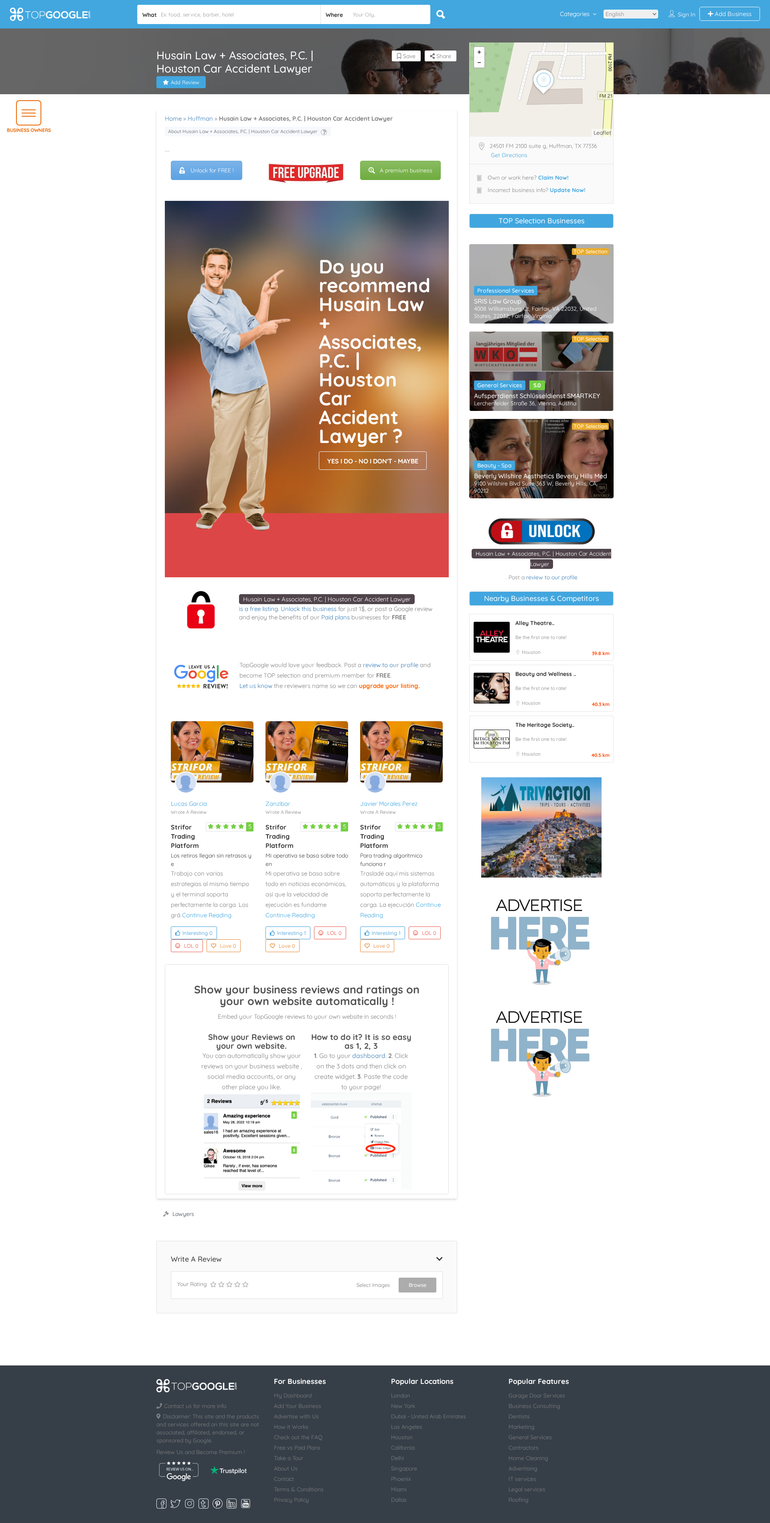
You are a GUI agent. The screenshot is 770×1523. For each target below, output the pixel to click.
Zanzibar (277, 803)
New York (403, 1406)
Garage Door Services (537, 1395)
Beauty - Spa (494, 465)
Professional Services (505, 290)
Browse (417, 1285)
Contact (284, 1479)
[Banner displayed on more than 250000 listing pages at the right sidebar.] (541, 939)
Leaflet (602, 132)
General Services (499, 385)
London (400, 1395)
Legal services (527, 1489)
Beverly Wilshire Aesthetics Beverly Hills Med (540, 476)
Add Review (185, 82)
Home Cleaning (528, 1458)
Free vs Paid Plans (297, 1447)
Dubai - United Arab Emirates (428, 1416)
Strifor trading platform (185, 836)
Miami (399, 1489)
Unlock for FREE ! (212, 170)
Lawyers (183, 1214)
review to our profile (390, 665)
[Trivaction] (541, 827)
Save (408, 56)
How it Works (291, 1426)
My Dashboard (293, 1395)
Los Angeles (406, 1426)
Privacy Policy (291, 1499)
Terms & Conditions (299, 1489)
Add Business (732, 14)
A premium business (406, 170)
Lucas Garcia (189, 803)
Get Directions (509, 155)
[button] (28, 112)
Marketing (522, 1426)
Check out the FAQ (298, 1437)
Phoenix (401, 1479)
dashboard (368, 1056)
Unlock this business (308, 609)
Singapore (404, 1468)
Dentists (519, 1416)
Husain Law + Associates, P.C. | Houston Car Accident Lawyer (327, 599)
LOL (191, 946)
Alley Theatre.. (534, 623)
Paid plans (335, 617)
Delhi (397, 1458)
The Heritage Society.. (544, 724)
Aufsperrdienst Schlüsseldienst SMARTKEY (537, 396)
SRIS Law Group (497, 301)
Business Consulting (534, 1406)
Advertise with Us (296, 1416)
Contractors (524, 1447)
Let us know (255, 686)
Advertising (523, 1468)
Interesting (197, 933)
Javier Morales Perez (388, 803)
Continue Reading (206, 915)
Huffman (200, 118)
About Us (286, 1468)
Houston (531, 652)
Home (173, 118)
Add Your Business (297, 1406)
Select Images (373, 1285)
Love (228, 946)
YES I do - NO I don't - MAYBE (372, 461)
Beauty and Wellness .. (545, 674)
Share (443, 56)
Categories (575, 14)
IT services (522, 1479)
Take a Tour (288, 1458)
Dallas (399, 1499)
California (403, 1447)
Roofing (519, 1499)
